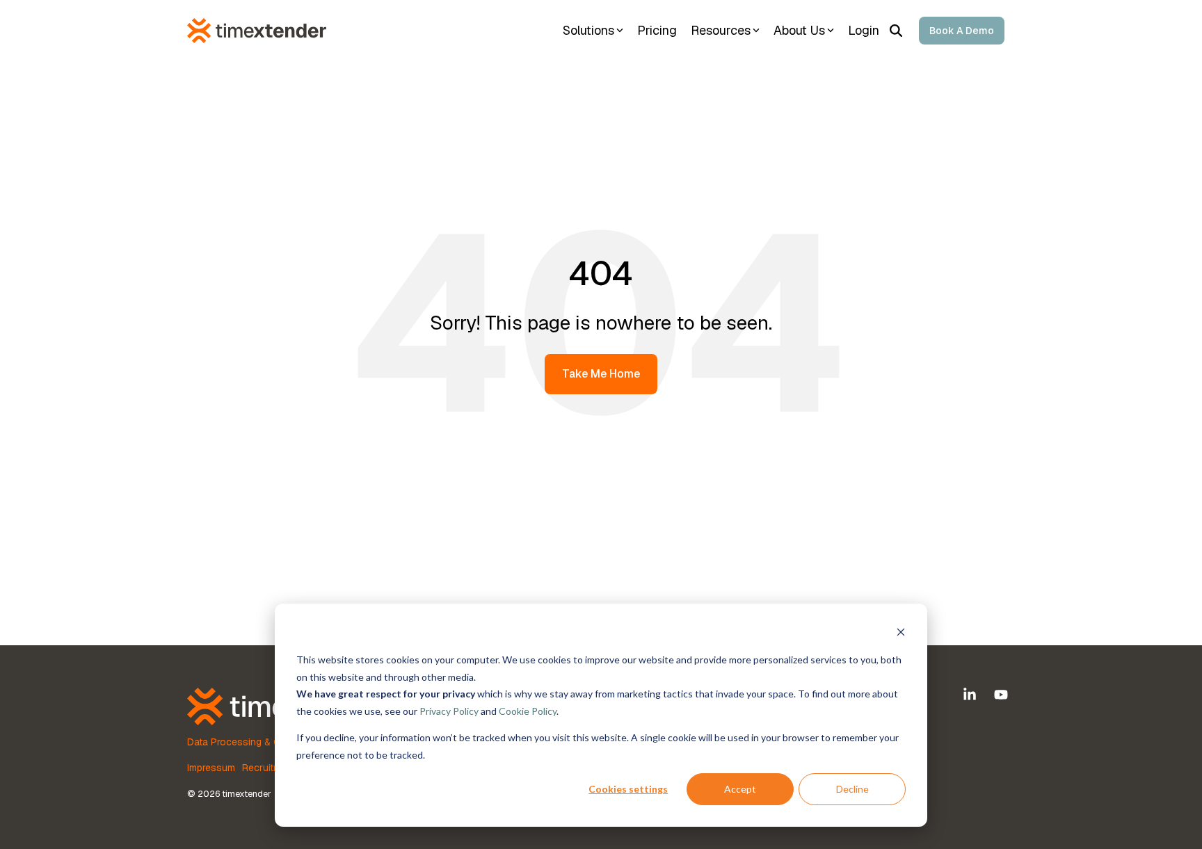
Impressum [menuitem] (211, 767)
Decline (852, 789)
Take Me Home (601, 373)
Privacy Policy (449, 711)
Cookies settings (628, 789)
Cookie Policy (527, 711)
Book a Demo (961, 30)
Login (863, 30)
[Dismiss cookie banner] (901, 633)
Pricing (657, 30)
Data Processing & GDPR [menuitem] (243, 742)
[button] (971, 695)
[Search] (896, 31)
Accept (740, 789)
